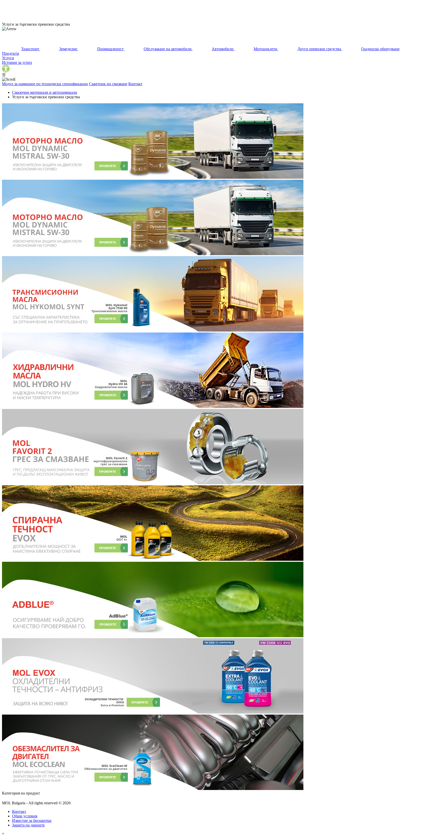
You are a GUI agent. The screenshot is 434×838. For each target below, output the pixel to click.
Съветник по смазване (108, 84)
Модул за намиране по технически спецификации (45, 84)
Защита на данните (28, 825)
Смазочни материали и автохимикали (44, 92)
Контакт (135, 84)
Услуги (8, 58)
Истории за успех (17, 62)
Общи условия (24, 816)
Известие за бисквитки (31, 820)
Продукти (10, 53)
